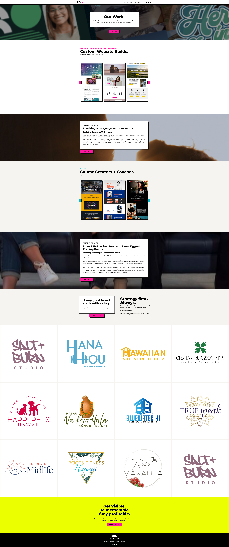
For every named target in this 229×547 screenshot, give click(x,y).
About (134, 2)
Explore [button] (114, 31)
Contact (139, 2)
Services (124, 2)
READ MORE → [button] (87, 151)
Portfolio (129, 2)
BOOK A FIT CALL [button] (114, 524)
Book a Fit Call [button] (97, 315)
